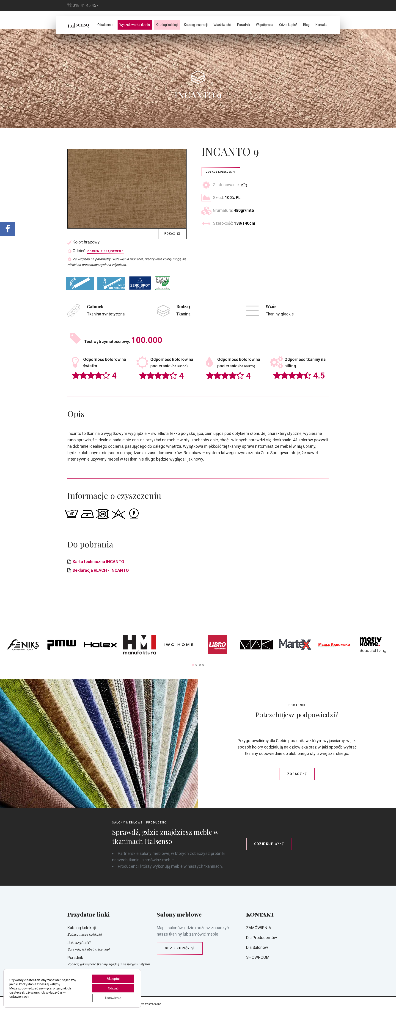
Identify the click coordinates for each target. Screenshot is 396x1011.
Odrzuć (113, 988)
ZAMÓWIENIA (258, 927)
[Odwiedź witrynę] (23, 645)
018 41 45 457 (85, 5)
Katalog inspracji (196, 25)
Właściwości (222, 25)
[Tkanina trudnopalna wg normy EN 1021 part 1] (80, 283)
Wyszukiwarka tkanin (134, 25)
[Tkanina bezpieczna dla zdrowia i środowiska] (162, 283)
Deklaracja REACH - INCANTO (101, 570)
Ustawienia (113, 998)
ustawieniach (19, 996)
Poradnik (243, 25)
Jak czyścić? (79, 942)
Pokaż (170, 233)
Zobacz (294, 774)
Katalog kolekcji (167, 25)
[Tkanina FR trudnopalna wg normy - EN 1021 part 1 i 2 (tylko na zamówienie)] (111, 283)
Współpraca (264, 25)
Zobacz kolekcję (219, 172)
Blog (306, 25)
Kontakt (321, 25)
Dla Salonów (257, 947)
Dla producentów (261, 937)
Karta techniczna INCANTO (98, 561)
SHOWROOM (258, 957)
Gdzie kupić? (288, 25)
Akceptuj (113, 979)
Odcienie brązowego (105, 251)
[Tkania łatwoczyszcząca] (140, 283)
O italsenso (105, 25)
